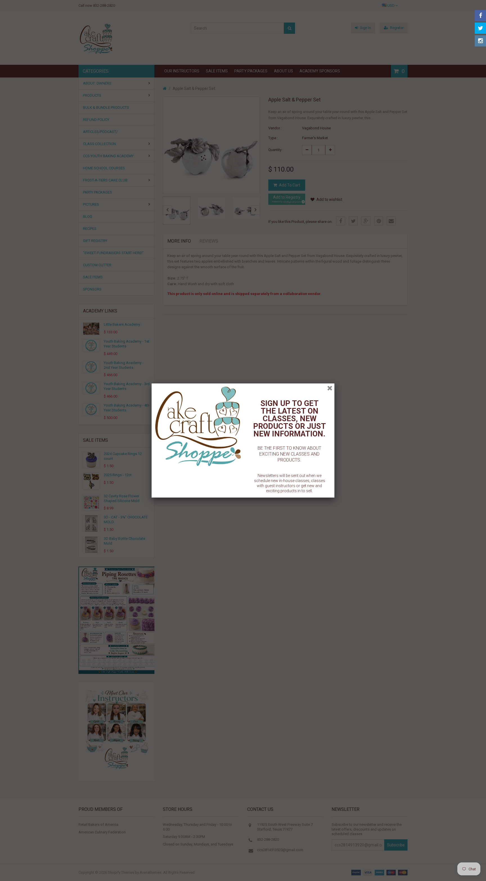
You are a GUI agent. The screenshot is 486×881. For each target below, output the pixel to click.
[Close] (329, 388)
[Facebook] (480, 15)
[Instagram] (480, 40)
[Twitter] (480, 28)
